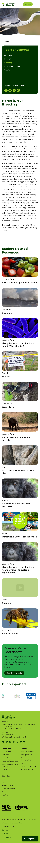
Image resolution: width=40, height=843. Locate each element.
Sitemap (5, 830)
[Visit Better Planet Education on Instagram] (7, 741)
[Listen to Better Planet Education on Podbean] (17, 741)
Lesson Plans (6, 758)
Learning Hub (6, 751)
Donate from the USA (28, 766)
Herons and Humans (12, 66)
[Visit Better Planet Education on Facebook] (3, 741)
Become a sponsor (27, 751)
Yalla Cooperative (16, 823)
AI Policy (5, 833)
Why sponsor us (26, 755)
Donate (28, 4)
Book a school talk (27, 769)
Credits (7, 70)
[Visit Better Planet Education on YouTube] (24, 741)
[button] (35, 4)
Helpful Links (6, 795)
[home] (9, 4)
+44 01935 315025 (7, 734)
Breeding (8, 63)
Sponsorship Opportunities (26, 759)
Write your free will (8, 789)
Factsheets (5, 755)
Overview (8, 55)
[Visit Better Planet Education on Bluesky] (21, 741)
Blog (3, 782)
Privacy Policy (6, 837)
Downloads (6, 769)
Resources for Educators (10, 761)
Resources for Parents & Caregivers (10, 765)
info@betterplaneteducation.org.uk (14, 737)
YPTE (3, 779)
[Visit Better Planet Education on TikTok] (14, 741)
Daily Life (7, 59)
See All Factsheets (14, 673)
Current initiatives (8, 792)
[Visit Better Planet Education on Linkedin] (10, 741)
